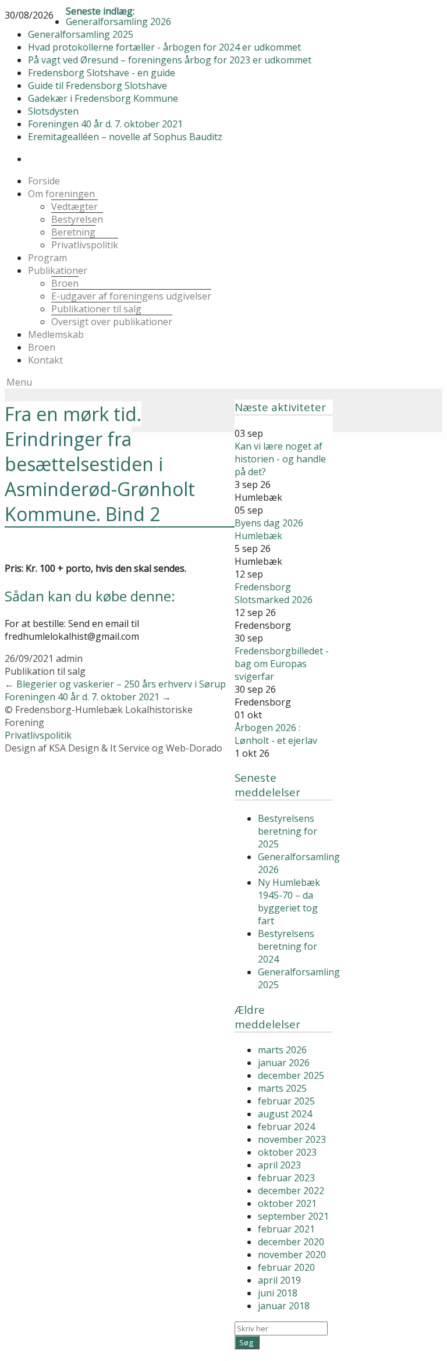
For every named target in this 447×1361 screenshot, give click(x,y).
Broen (65, 283)
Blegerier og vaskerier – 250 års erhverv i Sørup (115, 684)
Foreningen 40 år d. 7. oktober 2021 (105, 123)
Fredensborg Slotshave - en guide (101, 72)
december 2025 (291, 1075)
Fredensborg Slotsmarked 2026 (274, 592)
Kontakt (45, 360)
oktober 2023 (287, 1152)
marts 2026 (282, 1049)
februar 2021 (286, 1229)
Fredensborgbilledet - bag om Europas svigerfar (282, 663)
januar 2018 (284, 1305)
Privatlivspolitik (84, 244)
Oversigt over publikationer (111, 321)
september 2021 (293, 1216)
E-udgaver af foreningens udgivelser (131, 296)
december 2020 (291, 1241)
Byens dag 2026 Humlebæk (269, 528)
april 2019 (279, 1280)
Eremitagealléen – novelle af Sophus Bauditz (125, 136)
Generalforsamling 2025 (80, 34)
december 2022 (291, 1190)
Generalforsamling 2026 (118, 21)
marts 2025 (282, 1088)
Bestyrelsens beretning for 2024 (287, 946)
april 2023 (279, 1165)
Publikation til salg (45, 671)
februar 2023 (286, 1177)
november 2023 (292, 1139)
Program (47, 257)
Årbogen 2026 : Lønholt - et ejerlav (276, 733)
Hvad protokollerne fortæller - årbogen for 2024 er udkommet (164, 47)
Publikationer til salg (96, 308)
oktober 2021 (287, 1203)
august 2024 (285, 1113)
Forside (44, 180)
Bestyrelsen (77, 219)
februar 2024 (286, 1126)
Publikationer (57, 270)
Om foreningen (61, 193)
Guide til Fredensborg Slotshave (97, 85)
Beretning (73, 232)
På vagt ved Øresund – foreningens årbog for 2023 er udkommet (169, 60)
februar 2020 (286, 1267)
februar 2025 (286, 1101)
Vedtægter (74, 206)
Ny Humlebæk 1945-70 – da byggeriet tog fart (289, 901)
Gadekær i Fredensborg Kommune (103, 98)
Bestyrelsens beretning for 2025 (287, 831)
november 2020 (292, 1254)
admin (69, 658)
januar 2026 (284, 1062)
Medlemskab (56, 334)
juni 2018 (277, 1293)
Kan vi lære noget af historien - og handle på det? (280, 458)
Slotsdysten (53, 111)
